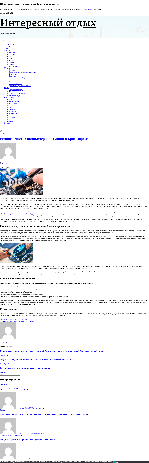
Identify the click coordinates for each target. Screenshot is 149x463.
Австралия (8, 46)
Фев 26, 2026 (5, 364)
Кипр (11, 60)
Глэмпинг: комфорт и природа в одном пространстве (25, 368)
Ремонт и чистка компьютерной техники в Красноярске (44, 139)
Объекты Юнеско (15, 84)
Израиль (12, 109)
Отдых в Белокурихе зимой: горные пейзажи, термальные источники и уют (36, 359)
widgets (90, 9)
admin (4, 163)
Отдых (6, 88)
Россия (11, 64)
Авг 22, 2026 (26, 408)
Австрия (12, 52)
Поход (11, 80)
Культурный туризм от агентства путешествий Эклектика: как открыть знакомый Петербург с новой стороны (53, 351)
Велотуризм (13, 82)
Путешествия (9, 68)
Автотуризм (8, 121)
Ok (115, 462)
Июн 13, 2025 (5, 372)
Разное (11, 92)
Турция (11, 115)
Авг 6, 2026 (26, 459)
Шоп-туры (13, 74)
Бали (10, 99)
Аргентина (13, 103)
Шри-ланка (13, 113)
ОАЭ (10, 107)
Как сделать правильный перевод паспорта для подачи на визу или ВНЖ (29, 440)
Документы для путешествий (20, 86)
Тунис (11, 119)
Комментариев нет (38, 408)
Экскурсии (8, 123)
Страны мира (9, 97)
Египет (11, 105)
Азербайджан (14, 101)
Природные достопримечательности (22, 72)
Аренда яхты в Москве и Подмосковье (14, 319)
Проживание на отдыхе (17, 94)
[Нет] (117, 462)
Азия (6, 48)
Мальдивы (13, 111)
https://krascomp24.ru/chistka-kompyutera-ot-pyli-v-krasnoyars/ (22, 214)
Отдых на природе (16, 90)
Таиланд (12, 117)
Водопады (12, 76)
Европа (7, 50)
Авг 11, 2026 (4, 355)
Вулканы (12, 70)
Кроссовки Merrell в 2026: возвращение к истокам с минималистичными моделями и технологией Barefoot (42, 389)
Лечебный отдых (15, 96)
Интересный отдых (48, 23)
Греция (11, 62)
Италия (11, 56)
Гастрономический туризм (19, 78)
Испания (12, 58)
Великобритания (15, 54)
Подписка (3, 127)
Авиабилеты (9, 44)
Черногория (13, 66)
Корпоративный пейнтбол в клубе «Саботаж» (17, 321)
